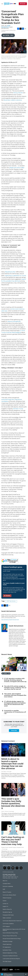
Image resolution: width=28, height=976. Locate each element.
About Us (5, 880)
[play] (2, 974)
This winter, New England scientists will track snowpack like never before (15, 695)
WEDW (10, 875)
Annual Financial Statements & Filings (12, 938)
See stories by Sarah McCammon (10, 619)
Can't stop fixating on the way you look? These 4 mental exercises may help (12, 841)
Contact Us (5, 903)
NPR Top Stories (11, 601)
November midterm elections (13, 100)
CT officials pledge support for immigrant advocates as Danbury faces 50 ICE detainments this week (15, 704)
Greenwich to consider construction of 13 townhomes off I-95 (15, 712)
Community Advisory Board (9, 895)
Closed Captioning (7, 944)
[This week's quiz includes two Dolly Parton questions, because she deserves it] (13, 789)
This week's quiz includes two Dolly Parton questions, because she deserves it (13, 804)
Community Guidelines (8, 923)
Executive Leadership (8, 886)
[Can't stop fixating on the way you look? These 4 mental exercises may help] (13, 828)
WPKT (12, 876)
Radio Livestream (7, 918)
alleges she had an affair (16, 167)
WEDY (14, 875)
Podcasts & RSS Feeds (8, 915)
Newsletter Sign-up (7, 912)
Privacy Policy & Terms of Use (10, 935)
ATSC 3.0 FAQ (14, 878)
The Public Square (7, 961)
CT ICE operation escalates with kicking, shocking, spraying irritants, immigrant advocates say (15, 680)
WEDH (4, 875)
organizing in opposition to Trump (15, 275)
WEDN (7, 875)
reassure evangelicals (14, 321)
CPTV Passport (6, 926)
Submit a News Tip (7, 909)
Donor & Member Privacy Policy (10, 932)
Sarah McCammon (5, 26)
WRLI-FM (16, 876)
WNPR (9, 876)
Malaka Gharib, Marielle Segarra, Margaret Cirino (12, 847)
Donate (23, 3)
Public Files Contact (6, 878)
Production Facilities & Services (10, 955)
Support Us (5, 906)
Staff (4, 889)
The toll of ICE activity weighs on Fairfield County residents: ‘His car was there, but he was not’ (15, 688)
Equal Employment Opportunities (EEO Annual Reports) (14, 930)
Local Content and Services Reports (11, 958)
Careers (4, 900)
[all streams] (26, 974)
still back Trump (18, 408)
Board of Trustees (7, 892)
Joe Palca (3, 771)
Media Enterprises (7, 897)
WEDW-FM (5, 876)
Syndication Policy (7, 950)
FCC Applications (7, 947)
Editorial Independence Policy (10, 953)
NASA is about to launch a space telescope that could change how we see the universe (12, 764)
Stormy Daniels (18, 92)
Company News (6, 883)
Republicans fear (10, 272)
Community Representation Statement (12, 920)
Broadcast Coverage (7, 941)
